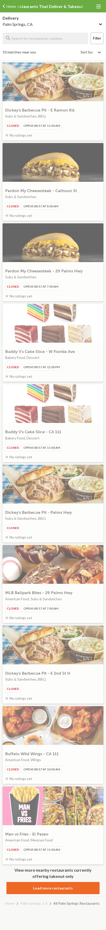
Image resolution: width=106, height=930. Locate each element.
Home (10, 903)
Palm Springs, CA (34, 903)
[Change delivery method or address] (100, 23)
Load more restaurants (53, 888)
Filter (97, 38)
